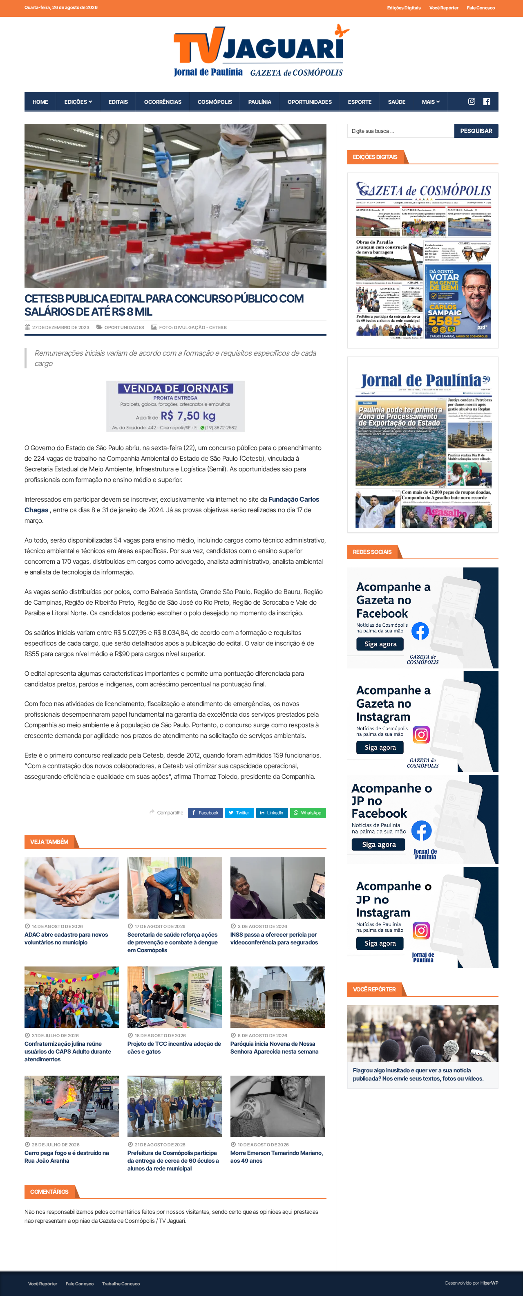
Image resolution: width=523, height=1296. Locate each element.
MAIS (428, 102)
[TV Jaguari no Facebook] (490, 101)
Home (40, 102)
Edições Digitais (404, 8)
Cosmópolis (215, 102)
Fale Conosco (481, 8)
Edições (76, 102)
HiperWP (489, 1283)
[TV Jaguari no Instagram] (475, 101)
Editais (118, 102)
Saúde (397, 102)
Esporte (360, 102)
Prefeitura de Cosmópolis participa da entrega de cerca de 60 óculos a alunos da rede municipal (173, 1160)
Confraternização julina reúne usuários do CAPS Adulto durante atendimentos (68, 1051)
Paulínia (259, 102)
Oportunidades (310, 102)
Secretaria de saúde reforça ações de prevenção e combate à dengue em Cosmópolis (172, 942)
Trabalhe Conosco (121, 1284)
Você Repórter (443, 8)
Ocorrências (162, 102)
